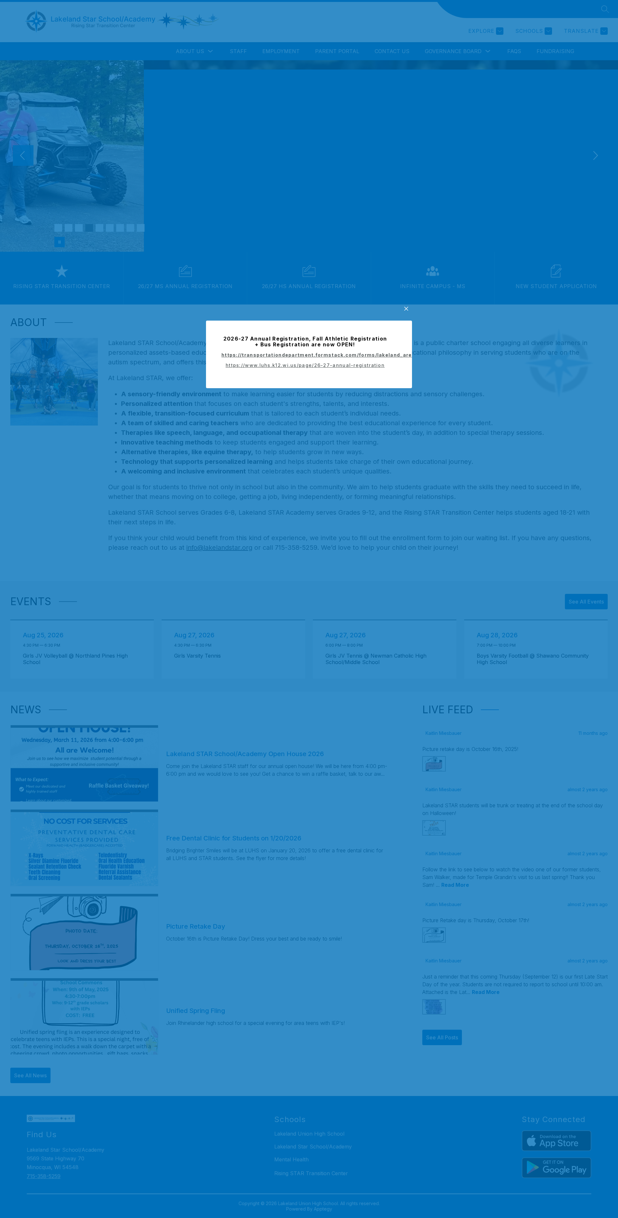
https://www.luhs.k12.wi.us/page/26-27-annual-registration (305, 365)
